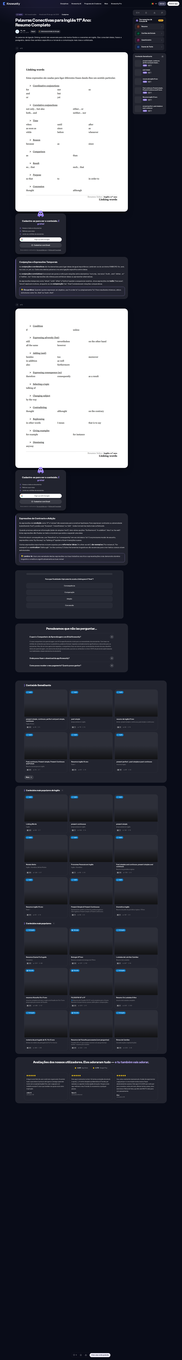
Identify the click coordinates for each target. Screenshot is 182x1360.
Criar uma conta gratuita (100, 1355)
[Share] (154, 12)
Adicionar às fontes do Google (50, 31)
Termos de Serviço (42, 250)
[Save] (146, 12)
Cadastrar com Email (42, 245)
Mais (27, 777)
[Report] (162, 12)
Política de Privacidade (55, 250)
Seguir (33, 31)
